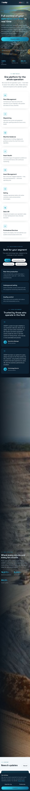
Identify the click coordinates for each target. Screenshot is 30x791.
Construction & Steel (18, 260)
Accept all (15, 788)
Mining (7, 260)
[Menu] (27, 3)
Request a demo (15, 39)
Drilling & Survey (8, 264)
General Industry (21, 264)
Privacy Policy (21, 780)
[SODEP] (4, 2)
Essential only (8, 784)
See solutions (15, 44)
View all (25, 765)
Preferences (22, 784)
